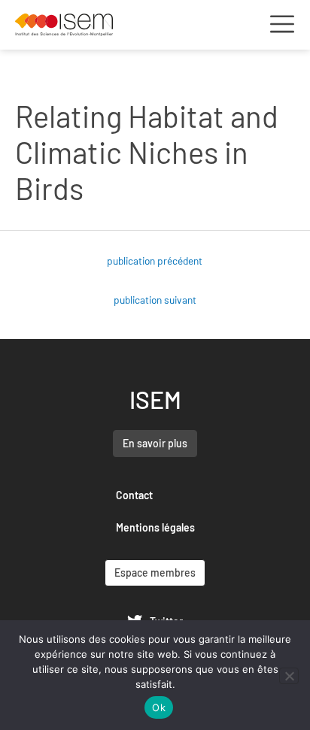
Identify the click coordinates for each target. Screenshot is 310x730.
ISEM (155, 399)
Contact (134, 495)
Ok (159, 707)
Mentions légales (155, 527)
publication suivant (155, 299)
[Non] (289, 676)
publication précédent (154, 260)
